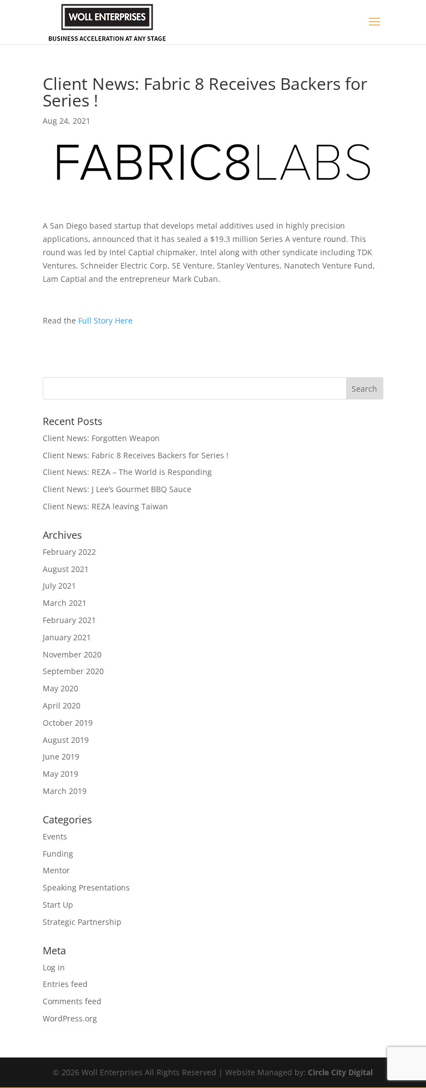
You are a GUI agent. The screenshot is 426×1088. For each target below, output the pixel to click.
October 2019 (68, 722)
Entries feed (65, 984)
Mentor (56, 870)
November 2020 (72, 654)
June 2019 (61, 756)
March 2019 (65, 791)
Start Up (58, 904)
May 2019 (60, 773)
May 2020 (60, 688)
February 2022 (69, 551)
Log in (54, 967)
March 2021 (65, 603)
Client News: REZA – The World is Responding (127, 472)
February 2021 (69, 620)
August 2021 (66, 569)
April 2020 (61, 705)
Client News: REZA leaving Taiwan (105, 506)
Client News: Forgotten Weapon (101, 438)
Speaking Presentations (86, 887)
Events (55, 836)
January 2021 (67, 637)
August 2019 (66, 740)
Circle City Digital (340, 1072)
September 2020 (73, 671)
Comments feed (72, 1001)
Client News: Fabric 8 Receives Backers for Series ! (136, 455)
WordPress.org (70, 1018)
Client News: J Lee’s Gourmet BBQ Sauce (117, 489)
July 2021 (59, 585)
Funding (58, 853)
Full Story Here (105, 320)
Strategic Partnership (82, 922)
